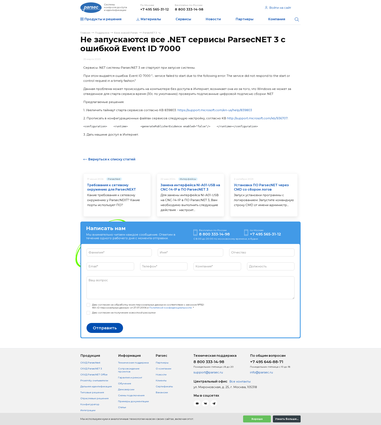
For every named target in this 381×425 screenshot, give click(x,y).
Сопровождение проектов (129, 370)
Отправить (105, 328)
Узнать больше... (286, 418)
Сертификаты (164, 386)
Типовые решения (92, 392)
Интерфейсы (188, 178)
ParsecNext (114, 178)
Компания (276, 19)
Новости (213, 19)
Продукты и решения (102, 19)
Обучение (124, 383)
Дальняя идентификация (96, 386)
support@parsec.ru (208, 372)
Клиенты (161, 380)
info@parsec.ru (261, 372)
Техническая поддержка (133, 362)
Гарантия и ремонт (130, 377)
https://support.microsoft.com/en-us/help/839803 (214, 110)
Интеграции (87, 410)
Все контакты (240, 381)
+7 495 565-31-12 (154, 9)
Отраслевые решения (94, 398)
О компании (163, 368)
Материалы (150, 19)
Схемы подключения (131, 395)
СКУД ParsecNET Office (93, 374)
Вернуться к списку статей (111, 159)
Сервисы (183, 19)
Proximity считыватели (94, 380)
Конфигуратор (89, 404)
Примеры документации (133, 401)
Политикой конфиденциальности (170, 307)
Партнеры (244, 19)
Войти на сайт (280, 8)
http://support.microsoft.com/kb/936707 (257, 118)
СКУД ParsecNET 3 (91, 368)
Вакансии (162, 392)
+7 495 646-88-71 (266, 361)
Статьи (122, 407)
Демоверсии (126, 389)
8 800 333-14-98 (189, 9)
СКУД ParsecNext (90, 362)
